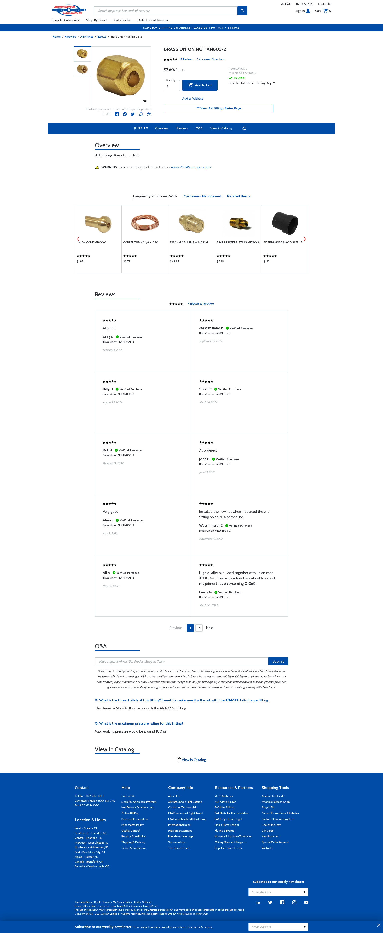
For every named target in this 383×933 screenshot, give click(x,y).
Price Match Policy (132, 825)
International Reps (179, 825)
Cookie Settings (142, 901)
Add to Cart (202, 85)
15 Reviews (186, 59)
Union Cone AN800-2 (92, 242)
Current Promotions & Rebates (280, 813)
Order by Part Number (153, 20)
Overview (161, 128)
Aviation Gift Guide (273, 796)
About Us (174, 796)
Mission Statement (180, 830)
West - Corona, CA (86, 828)
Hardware (70, 36)
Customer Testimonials (182, 807)
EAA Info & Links (224, 807)
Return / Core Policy (133, 836)
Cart (323, 11)
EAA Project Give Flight (228, 819)
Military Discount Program (230, 842)
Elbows (102, 36)
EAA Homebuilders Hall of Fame (187, 819)
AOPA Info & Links (225, 801)
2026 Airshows (224, 796)
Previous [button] (78, 239)
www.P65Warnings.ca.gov (191, 167)
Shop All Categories (65, 20)
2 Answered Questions (211, 59)
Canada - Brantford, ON (89, 861)
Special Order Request (275, 842)
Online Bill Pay (130, 813)
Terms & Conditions (133, 848)
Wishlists (286, 4)
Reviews (182, 128)
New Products (270, 836)
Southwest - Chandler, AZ (90, 833)
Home (57, 36)
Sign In (300, 11)
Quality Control (130, 830)
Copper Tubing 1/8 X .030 (140, 242)
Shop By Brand (96, 20)
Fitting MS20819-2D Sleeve (282, 242)
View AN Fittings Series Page (220, 108)
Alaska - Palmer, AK (86, 857)
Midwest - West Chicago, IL (91, 842)
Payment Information (134, 819)
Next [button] (304, 239)
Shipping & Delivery (133, 842)
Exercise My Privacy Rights (117, 901)
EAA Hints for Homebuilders (232, 813)
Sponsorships (177, 842)
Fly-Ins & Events (224, 830)
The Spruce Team (179, 848)
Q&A (199, 128)
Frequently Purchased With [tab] (155, 196)
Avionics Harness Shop (276, 801)
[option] (121, 76)
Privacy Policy (150, 905)
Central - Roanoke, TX (88, 838)
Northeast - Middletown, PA (91, 847)
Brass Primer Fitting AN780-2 (238, 242)
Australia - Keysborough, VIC (92, 866)
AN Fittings (86, 36)
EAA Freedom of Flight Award (185, 813)
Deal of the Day (271, 825)
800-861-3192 (106, 801)
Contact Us (324, 4)
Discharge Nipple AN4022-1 (189, 242)
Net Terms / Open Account (137, 807)
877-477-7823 (304, 4)
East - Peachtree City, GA (90, 852)
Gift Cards (268, 830)
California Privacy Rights (88, 901)
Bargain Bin (268, 807)
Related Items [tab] (238, 196)
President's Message (180, 836)
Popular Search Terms (228, 848)
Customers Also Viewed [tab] (202, 196)
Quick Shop (98, 262)
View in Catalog (221, 128)
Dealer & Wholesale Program (139, 801)
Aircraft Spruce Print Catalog (185, 801)
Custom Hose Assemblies (278, 819)
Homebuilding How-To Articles (233, 836)
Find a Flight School (227, 825)
